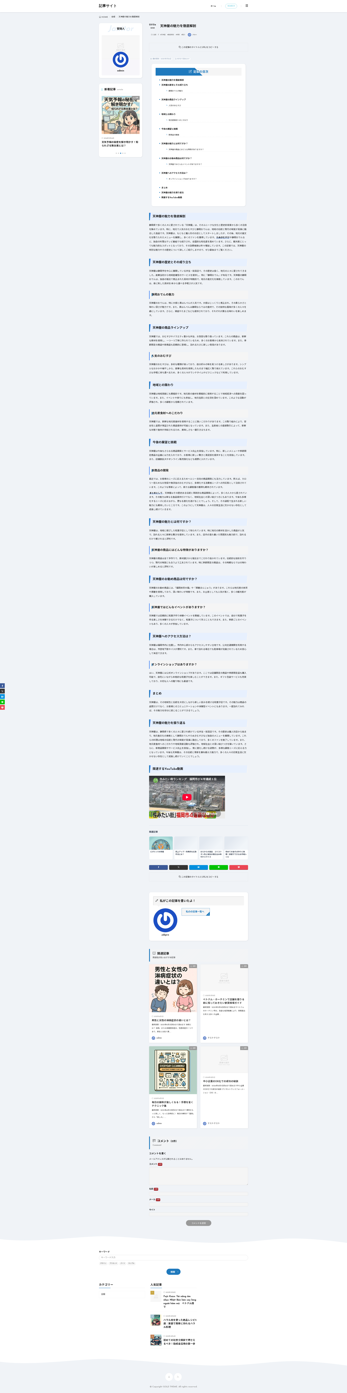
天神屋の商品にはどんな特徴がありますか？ (185, 150)
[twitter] (178, 867)
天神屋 (163, 35)
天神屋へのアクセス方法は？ (174, 173)
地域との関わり (168, 115)
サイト (152, 1210)
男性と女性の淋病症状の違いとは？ (171, 1020)
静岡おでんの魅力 (175, 91)
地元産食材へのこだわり (177, 120)
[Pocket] (238, 867)
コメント (153, 1164)
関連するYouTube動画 (171, 198)
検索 (173, 1272)
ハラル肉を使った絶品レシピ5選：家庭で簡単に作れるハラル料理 (179, 1324)
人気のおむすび (174, 106)
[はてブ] (198, 867)
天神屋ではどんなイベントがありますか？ (184, 164)
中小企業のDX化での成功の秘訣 (223, 1081)
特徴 (178, 35)
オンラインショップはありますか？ (182, 179)
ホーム (213, 6)
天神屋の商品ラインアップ (173, 100)
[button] (103, 125)
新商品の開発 (173, 135)
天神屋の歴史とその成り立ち (174, 85)
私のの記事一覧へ (195, 912)
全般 (113, 17)
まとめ (164, 188)
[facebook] (158, 867)
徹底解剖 (171, 35)
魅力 (183, 35)
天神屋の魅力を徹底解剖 (172, 80)
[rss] (178, 1377)
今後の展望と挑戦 (169, 129)
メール (152, 1200)
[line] (218, 867)
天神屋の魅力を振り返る (172, 193)
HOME (105, 17)
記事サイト (108, 6)
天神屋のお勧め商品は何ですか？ (176, 159)
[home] (169, 1377)
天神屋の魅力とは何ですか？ (174, 144)
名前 (151, 1189)
